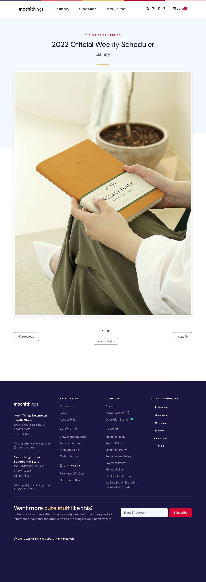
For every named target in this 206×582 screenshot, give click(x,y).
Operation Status (117, 419)
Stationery (63, 9)
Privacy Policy (115, 469)
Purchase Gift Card (72, 473)
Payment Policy (116, 463)
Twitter (162, 430)
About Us (112, 406)
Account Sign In (70, 450)
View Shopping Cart (73, 437)
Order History (69, 456)
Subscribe (183, 512)
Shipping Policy (115, 437)
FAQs (63, 413)
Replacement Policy (118, 456)
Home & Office (115, 9)
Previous (27, 337)
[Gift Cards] (159, 9)
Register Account (71, 443)
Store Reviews (115, 413)
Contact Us (67, 406)
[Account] (164, 9)
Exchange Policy (116, 450)
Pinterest (163, 422)
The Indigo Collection (103, 35)
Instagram (164, 414)
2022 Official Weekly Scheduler (103, 44)
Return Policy (114, 443)
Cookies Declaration (119, 476)
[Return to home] (31, 9)
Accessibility (68, 419)
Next (181, 337)
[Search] (147, 9)
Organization (87, 9)
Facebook (164, 407)
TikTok (162, 446)
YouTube (163, 438)
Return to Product (105, 341)
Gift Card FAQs (70, 480)
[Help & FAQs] (153, 9)
